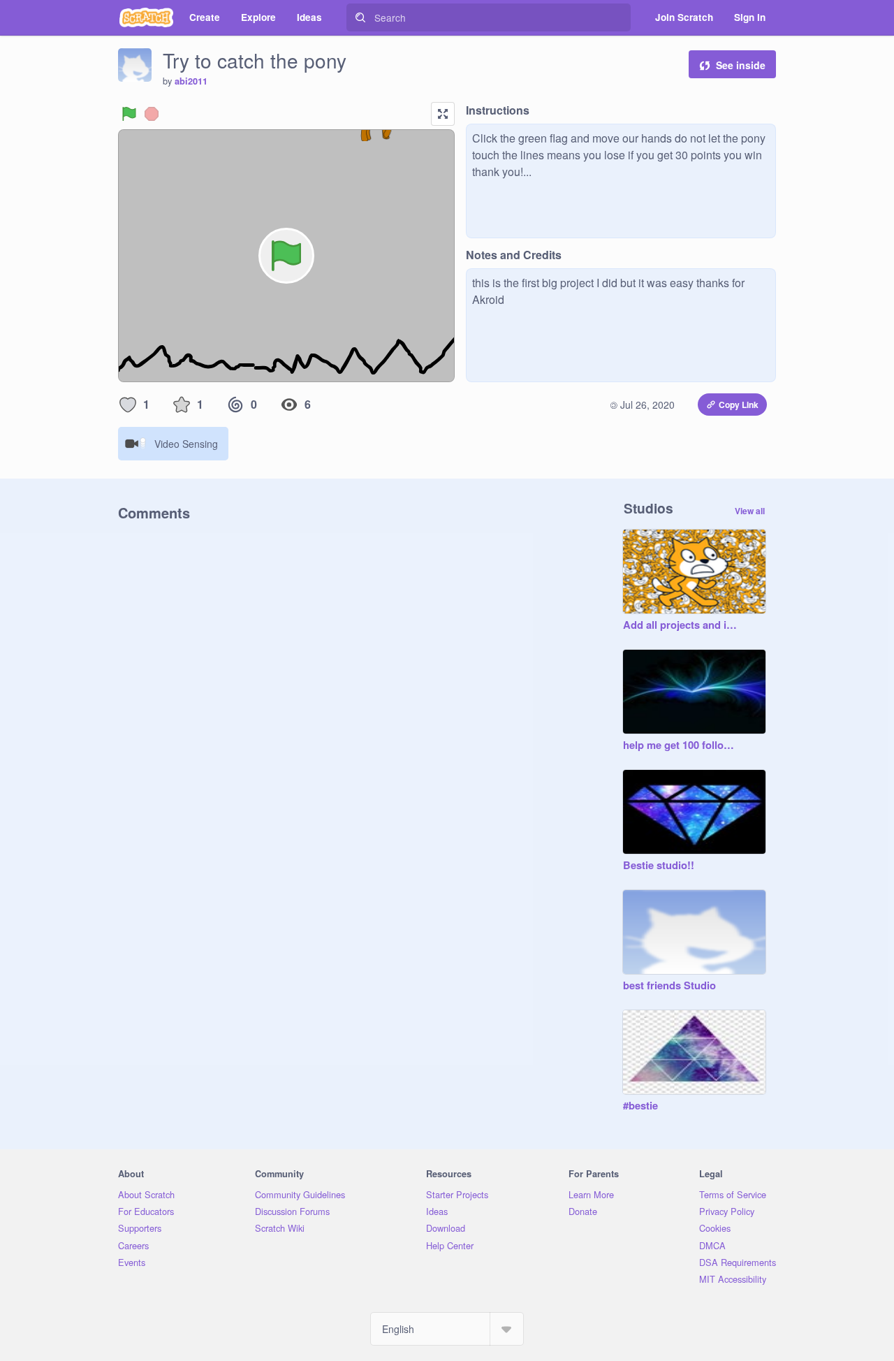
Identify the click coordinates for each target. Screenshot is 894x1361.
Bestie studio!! (658, 865)
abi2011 (191, 81)
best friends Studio (669, 986)
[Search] (360, 17)
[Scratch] (146, 17)
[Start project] (129, 114)
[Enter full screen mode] (443, 114)
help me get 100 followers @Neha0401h (680, 745)
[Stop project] (151, 114)
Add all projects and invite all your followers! (680, 625)
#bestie (640, 1106)
